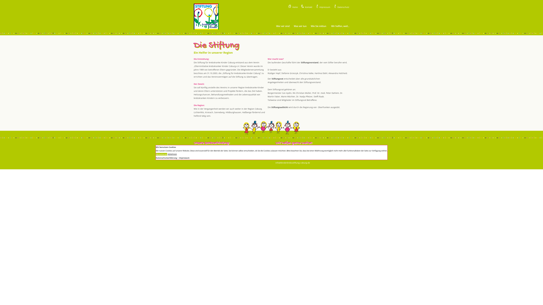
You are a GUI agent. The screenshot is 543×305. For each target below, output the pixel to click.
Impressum (184, 158)
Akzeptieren (161, 154)
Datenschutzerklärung (166, 158)
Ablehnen (172, 154)
